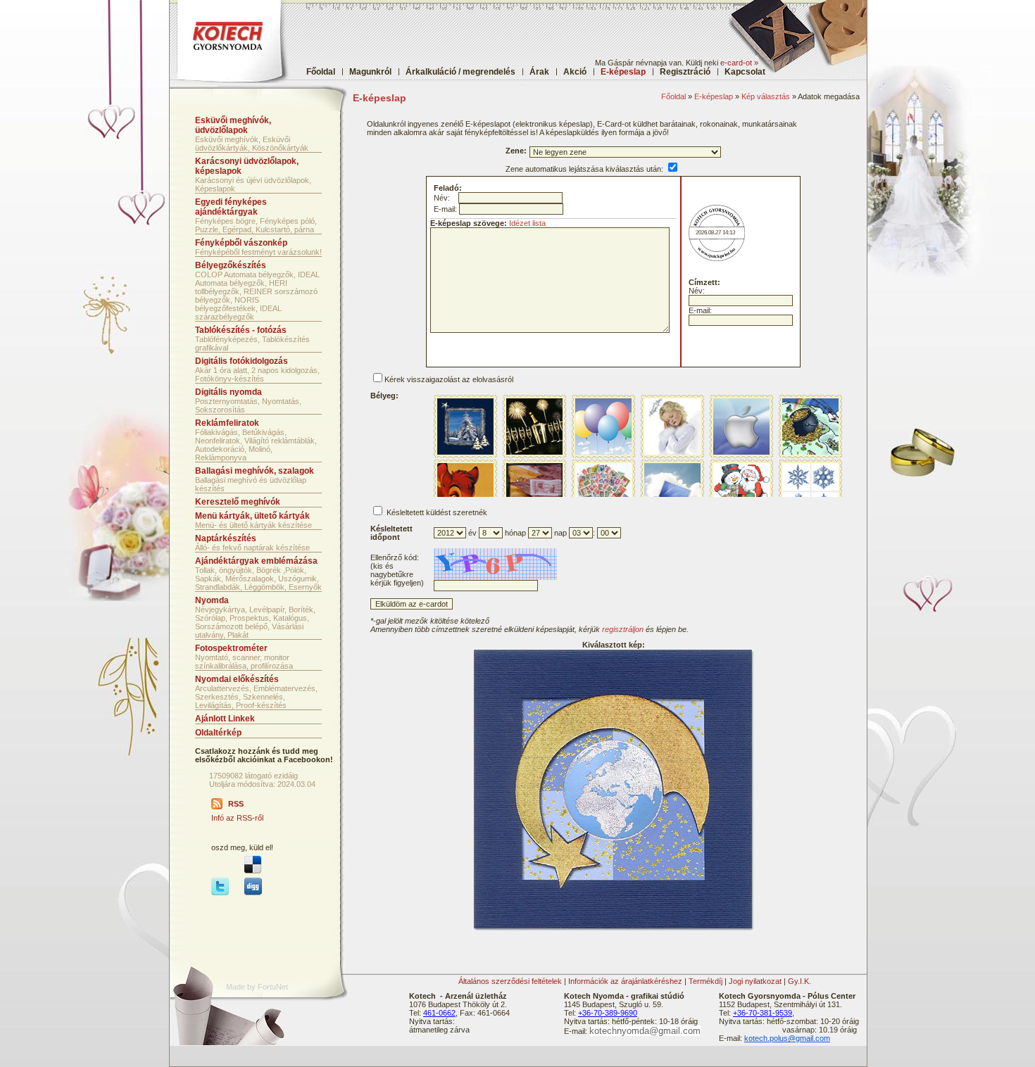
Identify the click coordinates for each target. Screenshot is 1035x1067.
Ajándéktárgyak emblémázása (256, 561)
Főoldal (320, 72)
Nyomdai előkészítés (237, 679)
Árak (539, 72)
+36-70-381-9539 (762, 1013)
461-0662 (439, 1013)
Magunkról (370, 72)
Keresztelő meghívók (237, 502)
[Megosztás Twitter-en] (220, 892)
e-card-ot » (739, 62)
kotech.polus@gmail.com (787, 1038)
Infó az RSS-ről (237, 818)
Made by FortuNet (257, 987)
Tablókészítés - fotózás (241, 330)
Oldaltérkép (218, 733)
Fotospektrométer (231, 648)
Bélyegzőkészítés (230, 265)
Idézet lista (527, 223)
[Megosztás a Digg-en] (253, 892)
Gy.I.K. (799, 981)
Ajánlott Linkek (225, 719)
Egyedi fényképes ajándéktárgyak (231, 207)
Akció (574, 72)
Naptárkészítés (225, 538)
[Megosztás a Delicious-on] (252, 870)
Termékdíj (705, 981)
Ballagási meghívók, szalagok (254, 471)
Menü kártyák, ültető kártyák (252, 516)
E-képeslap (713, 96)
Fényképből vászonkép (241, 243)
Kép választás (765, 96)
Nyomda (212, 600)
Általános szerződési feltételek (510, 981)
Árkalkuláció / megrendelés (460, 72)
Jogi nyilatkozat (755, 981)
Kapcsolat (744, 72)
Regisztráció (685, 72)
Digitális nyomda (228, 392)
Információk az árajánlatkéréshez (625, 981)
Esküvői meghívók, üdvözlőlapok (233, 125)
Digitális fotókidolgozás (241, 361)
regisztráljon (623, 629)
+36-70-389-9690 (607, 1013)
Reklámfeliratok (227, 423)
